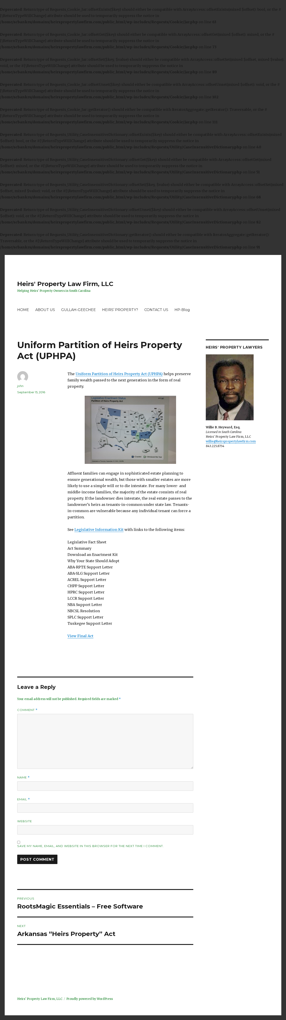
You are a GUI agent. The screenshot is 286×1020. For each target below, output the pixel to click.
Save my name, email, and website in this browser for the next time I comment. (90, 846)
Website (24, 821)
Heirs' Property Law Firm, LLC (65, 284)
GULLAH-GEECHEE (78, 310)
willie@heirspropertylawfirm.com (231, 441)
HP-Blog (182, 310)
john (20, 386)
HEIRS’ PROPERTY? (120, 310)
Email (23, 799)
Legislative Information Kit (99, 529)
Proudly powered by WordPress (89, 999)
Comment (27, 710)
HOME (23, 310)
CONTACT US (156, 310)
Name (23, 777)
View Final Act (80, 636)
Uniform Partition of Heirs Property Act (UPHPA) (119, 374)
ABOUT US (45, 310)
